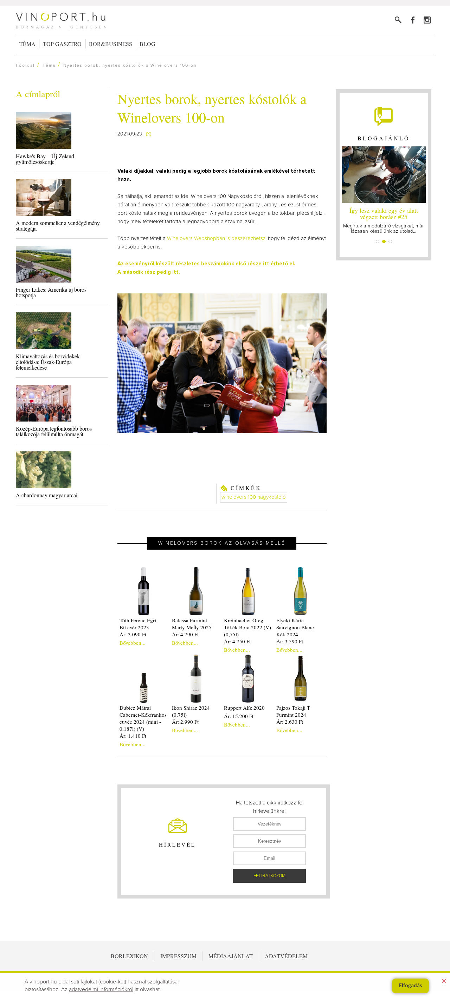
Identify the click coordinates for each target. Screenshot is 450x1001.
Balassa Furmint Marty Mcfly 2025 (192, 624)
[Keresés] (398, 20)
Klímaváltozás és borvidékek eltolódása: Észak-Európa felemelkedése (48, 361)
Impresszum (178, 956)
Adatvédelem (286, 956)
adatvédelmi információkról (101, 989)
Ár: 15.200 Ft (238, 716)
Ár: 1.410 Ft (133, 735)
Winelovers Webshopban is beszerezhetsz (216, 238)
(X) (148, 134)
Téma (27, 43)
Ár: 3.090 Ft (133, 634)
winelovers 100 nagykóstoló (253, 497)
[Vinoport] (427, 20)
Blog (147, 43)
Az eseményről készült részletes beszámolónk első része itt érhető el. (206, 263)
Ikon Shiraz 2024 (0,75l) (191, 711)
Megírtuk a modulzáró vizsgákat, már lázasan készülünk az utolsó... (383, 220)
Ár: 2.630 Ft (289, 721)
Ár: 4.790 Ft (185, 634)
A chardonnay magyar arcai (46, 495)
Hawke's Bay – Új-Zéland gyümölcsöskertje (45, 158)
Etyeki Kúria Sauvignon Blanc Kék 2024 (295, 627)
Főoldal (25, 66)
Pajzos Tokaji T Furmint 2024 (293, 711)
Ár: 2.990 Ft (185, 721)
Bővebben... (133, 642)
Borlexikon (129, 956)
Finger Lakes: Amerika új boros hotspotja (51, 292)
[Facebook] (412, 20)
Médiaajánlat (230, 956)
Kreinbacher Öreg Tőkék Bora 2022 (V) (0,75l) (247, 627)
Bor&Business (110, 43)
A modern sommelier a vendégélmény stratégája (58, 225)
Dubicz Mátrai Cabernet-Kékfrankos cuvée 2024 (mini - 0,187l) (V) (143, 718)
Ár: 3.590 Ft (289, 641)
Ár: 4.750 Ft (237, 641)
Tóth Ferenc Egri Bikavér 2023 (138, 624)
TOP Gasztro (62, 43)
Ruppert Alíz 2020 (244, 707)
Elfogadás (410, 986)
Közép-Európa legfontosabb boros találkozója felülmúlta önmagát (54, 431)
